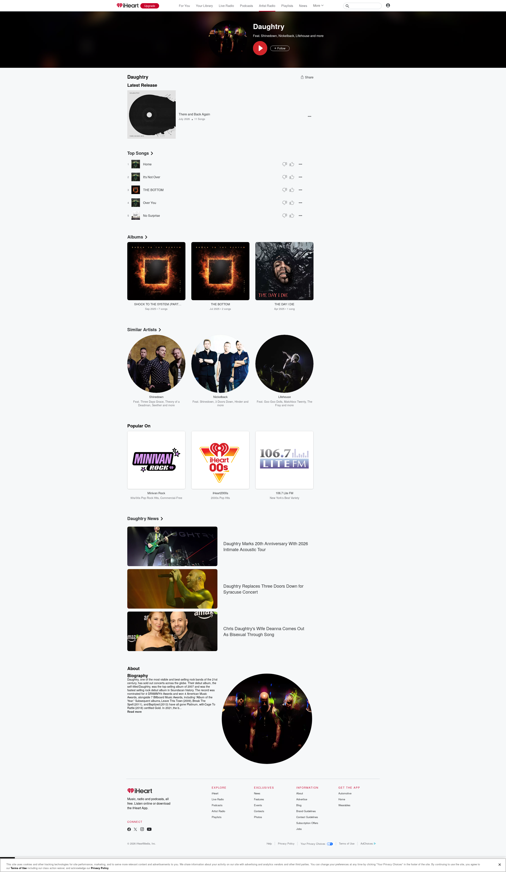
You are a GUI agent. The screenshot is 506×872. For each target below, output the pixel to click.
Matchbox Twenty (295, 401)
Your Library (204, 5)
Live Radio (226, 5)
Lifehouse (303, 35)
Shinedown (269, 35)
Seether (157, 405)
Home (147, 164)
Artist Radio (267, 5)
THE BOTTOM (153, 190)
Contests (259, 811)
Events (258, 805)
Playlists (287, 5)
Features (259, 799)
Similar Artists (142, 329)
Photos (258, 817)
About (299, 793)
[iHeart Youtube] (149, 829)
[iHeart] (127, 6)
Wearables (344, 805)
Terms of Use (346, 843)
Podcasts (246, 5)
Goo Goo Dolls (273, 401)
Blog (298, 805)
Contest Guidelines (307, 817)
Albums (135, 237)
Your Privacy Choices (313, 844)
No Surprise (151, 215)
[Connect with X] (135, 829)
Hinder (239, 401)
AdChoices (367, 843)
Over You (149, 202)
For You (184, 5)
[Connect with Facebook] (129, 829)
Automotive (344, 793)
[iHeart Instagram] (142, 829)
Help (269, 843)
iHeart (215, 793)
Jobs (299, 829)
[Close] (499, 864)
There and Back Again (194, 114)
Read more (134, 712)
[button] (260, 48)
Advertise (301, 799)
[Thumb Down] (284, 164)
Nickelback (286, 35)
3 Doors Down (224, 401)
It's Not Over (151, 177)
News (303, 5)
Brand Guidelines (306, 811)
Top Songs (138, 153)
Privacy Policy (286, 843)
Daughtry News (143, 518)
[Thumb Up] (291, 164)
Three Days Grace (152, 401)
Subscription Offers (307, 823)
